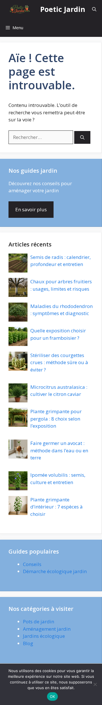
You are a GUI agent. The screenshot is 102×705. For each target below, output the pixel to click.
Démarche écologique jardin (55, 571)
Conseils (32, 564)
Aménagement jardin (47, 629)
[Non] (95, 684)
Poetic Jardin (62, 9)
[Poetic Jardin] (20, 9)
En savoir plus (31, 209)
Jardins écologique (44, 636)
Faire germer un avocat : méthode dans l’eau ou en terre (59, 450)
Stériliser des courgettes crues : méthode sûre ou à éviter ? (59, 362)
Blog (28, 643)
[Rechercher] (82, 137)
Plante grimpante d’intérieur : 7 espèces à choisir (56, 506)
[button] (94, 9)
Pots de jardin (38, 621)
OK (52, 696)
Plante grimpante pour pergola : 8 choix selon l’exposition (56, 418)
